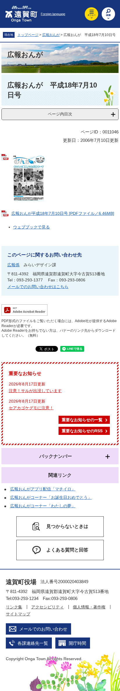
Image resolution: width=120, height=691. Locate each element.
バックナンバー (55, 456)
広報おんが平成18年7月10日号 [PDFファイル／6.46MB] (62, 213)
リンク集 (14, 607)
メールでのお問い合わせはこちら (37, 286)
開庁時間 (77, 643)
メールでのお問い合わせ (43, 628)
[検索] (108, 14)
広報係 (13, 265)
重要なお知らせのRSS (82, 430)
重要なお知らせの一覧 (82, 419)
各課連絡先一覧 (32, 643)
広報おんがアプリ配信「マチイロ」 (42, 489)
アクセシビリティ (47, 607)
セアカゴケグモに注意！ (31, 408)
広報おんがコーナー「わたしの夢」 (42, 505)
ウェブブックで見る (31, 227)
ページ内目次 (60, 114)
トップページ (27, 35)
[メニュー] (91, 14)
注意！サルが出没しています (35, 390)
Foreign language (53, 14)
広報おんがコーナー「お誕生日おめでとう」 (51, 497)
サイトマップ (18, 614)
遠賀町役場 (21, 581)
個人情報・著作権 (89, 607)
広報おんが (51, 35)
